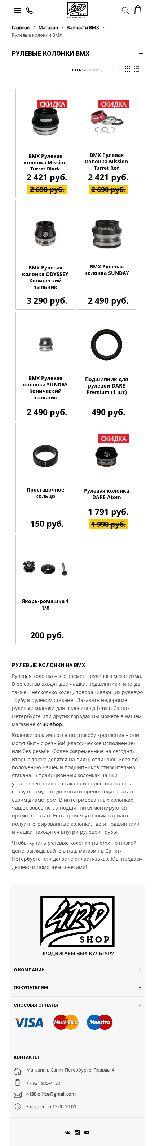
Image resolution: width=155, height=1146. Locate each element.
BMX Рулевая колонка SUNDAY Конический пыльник (45, 388)
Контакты (26, 1057)
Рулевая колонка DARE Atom (106, 494)
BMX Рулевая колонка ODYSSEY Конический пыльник (45, 277)
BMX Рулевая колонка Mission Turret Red (106, 161)
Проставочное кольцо (45, 492)
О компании (29, 970)
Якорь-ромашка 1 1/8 (45, 604)
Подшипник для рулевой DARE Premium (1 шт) (106, 385)
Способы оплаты (36, 1005)
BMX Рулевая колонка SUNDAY (106, 269)
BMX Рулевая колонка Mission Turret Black (45, 162)
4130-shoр (49, 724)
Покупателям (31, 987)
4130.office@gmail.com (51, 1094)
